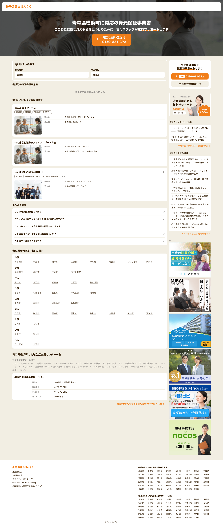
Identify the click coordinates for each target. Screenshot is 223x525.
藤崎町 (131, 313)
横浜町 (36, 334)
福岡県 (206, 485)
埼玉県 (159, 475)
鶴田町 (55, 293)
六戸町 (36, 344)
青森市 (36, 262)
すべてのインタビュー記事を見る (193, 146)
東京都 (178, 475)
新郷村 (55, 282)
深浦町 (149, 313)
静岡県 (187, 478)
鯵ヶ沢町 (18, 262)
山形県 (187, 471)
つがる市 (37, 293)
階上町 (36, 313)
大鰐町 (149, 262)
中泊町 (17, 303)
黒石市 (36, 272)
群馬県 (150, 475)
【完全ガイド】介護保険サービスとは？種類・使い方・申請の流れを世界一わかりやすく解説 (189, 162)
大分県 (169, 489)
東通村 (112, 313)
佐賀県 (141, 489)
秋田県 (178, 471)
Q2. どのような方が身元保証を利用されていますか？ (39, 219)
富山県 (150, 478)
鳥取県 (197, 482)
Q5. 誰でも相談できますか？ (28, 241)
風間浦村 (18, 272)
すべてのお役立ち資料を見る (195, 233)
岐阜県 (178, 478)
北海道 (141, 471)
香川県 (178, 485)
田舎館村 (75, 262)
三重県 (206, 478)
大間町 (112, 262)
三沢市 (17, 324)
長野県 (206, 475)
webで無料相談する (191, 83)
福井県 (169, 478)
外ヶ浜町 (94, 282)
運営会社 (16, 472)
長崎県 (150, 489)
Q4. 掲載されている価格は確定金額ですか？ (35, 234)
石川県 (159, 478)
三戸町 (36, 282)
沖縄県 (197, 489)
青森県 (150, 471)
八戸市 (17, 313)
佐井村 (17, 282)
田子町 (17, 293)
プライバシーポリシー (21, 479)
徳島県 (169, 485)
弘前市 (93, 313)
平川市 (74, 313)
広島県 (150, 485)
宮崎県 (178, 489)
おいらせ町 (133, 262)
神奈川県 (188, 475)
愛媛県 (187, 485)
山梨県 (197, 475)
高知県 (197, 485)
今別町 (93, 262)
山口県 (159, 485)
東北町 (93, 293)
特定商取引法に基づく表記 (23, 483)
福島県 (197, 471)
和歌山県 (188, 482)
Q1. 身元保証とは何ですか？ (27, 212)
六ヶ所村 (18, 344)
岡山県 (141, 485)
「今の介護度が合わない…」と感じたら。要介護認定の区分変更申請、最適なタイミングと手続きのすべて (190, 216)
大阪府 (159, 482)
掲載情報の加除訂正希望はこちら (25, 486)
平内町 (55, 313)
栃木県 (141, 475)
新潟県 (141, 478)
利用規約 (16, 475)
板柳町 (55, 262)
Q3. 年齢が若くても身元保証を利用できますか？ (37, 226)
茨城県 (206, 471)
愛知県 (197, 478)
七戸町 (74, 282)
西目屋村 (56, 303)
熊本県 (159, 489)
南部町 (36, 303)
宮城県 (169, 471)
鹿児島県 (188, 489)
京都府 (150, 482)
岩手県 (159, 471)
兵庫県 (169, 482)
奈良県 (178, 482)
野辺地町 (75, 303)
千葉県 (169, 475)
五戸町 (55, 272)
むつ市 (36, 324)
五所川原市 (76, 272)
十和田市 (75, 293)
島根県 (206, 482)
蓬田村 (17, 334)
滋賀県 (141, 482)
